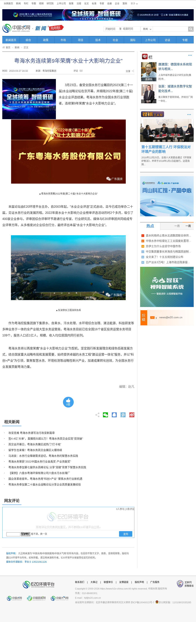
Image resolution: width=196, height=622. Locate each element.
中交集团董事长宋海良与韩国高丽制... (168, 251)
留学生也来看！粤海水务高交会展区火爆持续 (35, 450)
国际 (133, 40)
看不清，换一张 (39, 534)
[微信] (105, 413)
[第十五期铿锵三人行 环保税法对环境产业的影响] (167, 120)
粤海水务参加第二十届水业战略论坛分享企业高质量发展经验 (44, 484)
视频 (41, 3)
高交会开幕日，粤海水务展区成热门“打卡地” (34, 444)
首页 (8, 47)
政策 (71, 3)
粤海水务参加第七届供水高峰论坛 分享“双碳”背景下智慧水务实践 (47, 467)
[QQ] (114, 413)
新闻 (18, 3)
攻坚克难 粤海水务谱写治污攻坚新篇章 (31, 432)
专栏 (26, 3)
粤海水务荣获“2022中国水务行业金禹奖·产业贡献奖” (39, 461)
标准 (94, 3)
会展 (109, 3)
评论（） (79, 71)
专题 (33, 3)
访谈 (167, 40)
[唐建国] (148, 63)
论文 (86, 3)
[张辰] (148, 85)
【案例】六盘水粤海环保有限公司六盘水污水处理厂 (39, 473)
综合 (28, 40)
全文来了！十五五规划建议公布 (164, 256)
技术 (98, 40)
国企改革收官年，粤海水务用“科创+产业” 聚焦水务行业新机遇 (45, 478)
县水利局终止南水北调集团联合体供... (168, 235)
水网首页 (8, 3)
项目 (80, 40)
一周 (188, 225)
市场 (63, 40)
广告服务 (154, 582)
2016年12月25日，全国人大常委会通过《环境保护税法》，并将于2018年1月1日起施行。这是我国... (166, 161)
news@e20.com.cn (170, 317)
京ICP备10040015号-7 (142, 602)
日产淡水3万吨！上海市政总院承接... (168, 262)
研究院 (50, 3)
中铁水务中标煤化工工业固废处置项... (168, 240)
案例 (124, 3)
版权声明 (139, 582)
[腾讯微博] (123, 413)
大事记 (94, 582)
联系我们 (79, 582)
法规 (79, 3)
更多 (190, 55)
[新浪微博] (131, 413)
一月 (177, 225)
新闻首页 (11, 40)
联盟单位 (108, 582)
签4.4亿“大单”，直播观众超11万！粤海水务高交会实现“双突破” (45, 438)
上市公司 (61, 3)
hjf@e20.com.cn (92, 598)
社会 (115, 40)
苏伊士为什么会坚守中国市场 (163, 246)
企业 (117, 3)
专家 (102, 3)
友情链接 (123, 582)
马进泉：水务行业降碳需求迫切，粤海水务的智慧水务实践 (43, 455)
